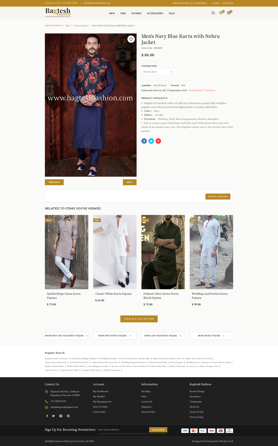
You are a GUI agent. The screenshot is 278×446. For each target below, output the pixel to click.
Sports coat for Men (121, 366)
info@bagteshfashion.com (97, 3)
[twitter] (151, 141)
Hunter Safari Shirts (54, 366)
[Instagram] (61, 416)
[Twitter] (53, 416)
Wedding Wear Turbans (197, 362)
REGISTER (228, 3)
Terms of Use (197, 412)
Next (130, 182)
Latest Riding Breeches (98, 366)
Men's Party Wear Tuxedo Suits (135, 358)
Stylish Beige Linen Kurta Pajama (64, 296)
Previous (54, 182)
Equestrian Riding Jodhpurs (84, 358)
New (112, 13)
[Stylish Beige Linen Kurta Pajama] (66, 252)
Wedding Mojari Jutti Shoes (134, 362)
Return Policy (148, 412)
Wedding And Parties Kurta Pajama (210, 296)
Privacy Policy (197, 417)
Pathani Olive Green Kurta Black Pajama (161, 296)
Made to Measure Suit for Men (167, 358)
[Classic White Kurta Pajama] (115, 252)
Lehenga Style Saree (91, 370)
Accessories (155, 13)
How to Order (100, 406)
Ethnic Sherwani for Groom (198, 358)
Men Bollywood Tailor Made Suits (150, 366)
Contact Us (147, 401)
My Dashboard (100, 391)
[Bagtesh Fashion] (59, 13)
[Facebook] (144, 141)
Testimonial (196, 401)
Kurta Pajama (177, 362)
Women (136, 13)
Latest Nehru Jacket (79, 362)
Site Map (145, 391)
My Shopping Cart (102, 401)
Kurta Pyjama (81, 25)
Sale (172, 13)
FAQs (144, 396)
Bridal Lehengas (112, 370)
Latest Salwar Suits (69, 370)
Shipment (146, 406)
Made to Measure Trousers (182, 366)
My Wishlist (99, 396)
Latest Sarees (51, 370)
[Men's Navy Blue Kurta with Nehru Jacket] (158, 141)
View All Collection (139, 318)
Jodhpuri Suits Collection (56, 358)
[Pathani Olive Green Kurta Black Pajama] (163, 252)
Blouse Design (197, 391)
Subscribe (158, 429)
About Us (194, 406)
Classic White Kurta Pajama (113, 294)
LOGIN (216, 3)
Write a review (218, 196)
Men (123, 13)
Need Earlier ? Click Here (202, 90)
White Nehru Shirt (75, 366)
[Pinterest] (68, 416)
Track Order (99, 412)
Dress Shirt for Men (221, 362)
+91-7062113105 (69, 3)
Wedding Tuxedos (108, 358)
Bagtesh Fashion (53, 25)
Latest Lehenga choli (208, 366)
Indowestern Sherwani (56, 362)
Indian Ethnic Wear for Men (105, 362)
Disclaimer (195, 396)
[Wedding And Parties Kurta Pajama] (211, 252)
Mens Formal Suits (159, 362)
